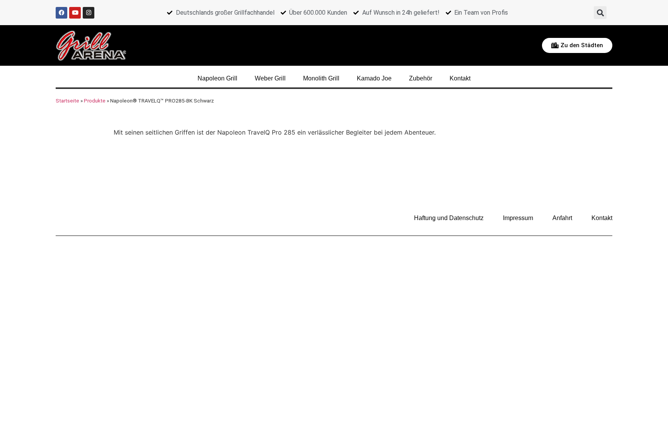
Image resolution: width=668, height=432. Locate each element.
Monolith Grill (321, 78)
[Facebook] (61, 13)
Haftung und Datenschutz (449, 218)
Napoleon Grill (217, 78)
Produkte (95, 100)
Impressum (518, 218)
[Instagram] (88, 13)
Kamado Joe (374, 78)
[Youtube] (75, 13)
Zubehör (420, 78)
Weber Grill (270, 78)
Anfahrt (562, 218)
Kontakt (460, 78)
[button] (600, 12)
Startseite (67, 100)
